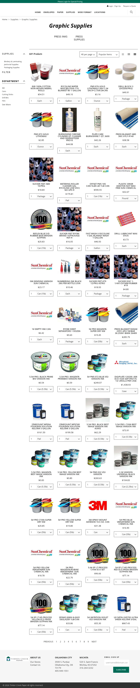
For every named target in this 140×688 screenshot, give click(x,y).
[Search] (131, 12)
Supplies (70, 12)
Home (38, 12)
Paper (60, 12)
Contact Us (35, 664)
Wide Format (84, 12)
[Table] (129, 54)
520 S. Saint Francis (89, 661)
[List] (123, 54)
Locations (99, 12)
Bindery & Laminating (13, 61)
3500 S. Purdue (62, 661)
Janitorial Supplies (11, 64)
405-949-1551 (62, 670)
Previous (48, 641)
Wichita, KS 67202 (88, 664)
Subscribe (121, 669)
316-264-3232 (86, 667)
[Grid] (135, 54)
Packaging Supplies (12, 67)
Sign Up (118, 6)
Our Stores (35, 661)
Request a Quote (129, 6)
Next (94, 641)
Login (110, 6)
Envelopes (48, 12)
